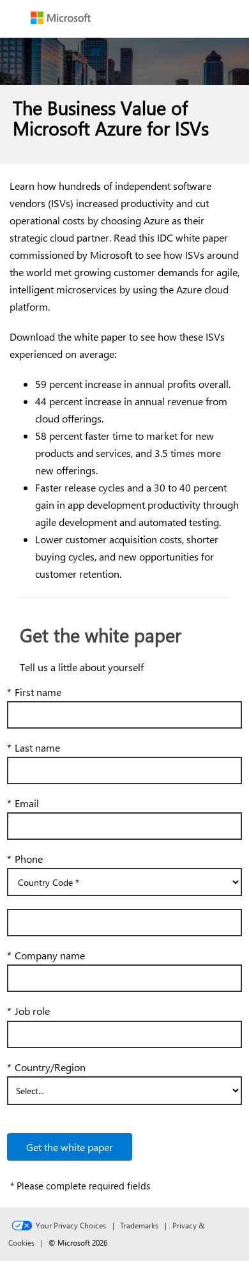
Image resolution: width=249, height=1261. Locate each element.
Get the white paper (69, 1147)
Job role (28, 1011)
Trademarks (139, 1225)
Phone (25, 859)
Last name (33, 747)
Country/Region (46, 1067)
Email (23, 803)
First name (34, 692)
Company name (46, 955)
